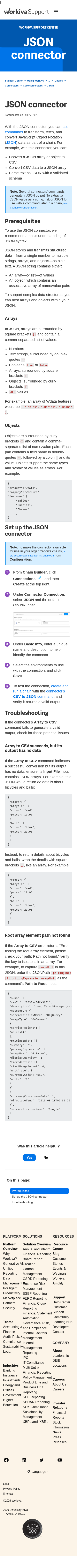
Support (59, 1297)
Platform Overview (10, 1246)
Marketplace (12, 1298)
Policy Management (37, 1377)
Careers (59, 1379)
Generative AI (13, 1263)
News (57, 1432)
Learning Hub (62, 1322)
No (46, 1157)
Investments (12, 1380)
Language (39, 1471)
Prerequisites (20, 1190)
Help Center (61, 1302)
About (57, 1350)
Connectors (12, 85)
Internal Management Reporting (32, 1347)
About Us (59, 1384)
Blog (56, 1253)
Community (61, 1317)
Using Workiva (35, 80)
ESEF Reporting (35, 1293)
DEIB (56, 1360)
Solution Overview (37, 1244)
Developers (61, 1327)
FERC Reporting (35, 1298)
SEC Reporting (34, 1397)
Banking (9, 1370)
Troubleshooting (22, 1202)
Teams (8, 1322)
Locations (60, 1365)
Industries (11, 1365)
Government (12, 1395)
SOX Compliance (35, 1407)
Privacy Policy (11, 1488)
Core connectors (33, 85)
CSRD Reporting (35, 1279)
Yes (29, 1157)
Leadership (61, 1355)
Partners (9, 1303)
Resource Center (60, 1246)
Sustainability (13, 1346)
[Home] (26, 11)
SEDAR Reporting (36, 1402)
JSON (50, 85)
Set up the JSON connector (29, 1196)
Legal (7, 1351)
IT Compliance (33, 1362)
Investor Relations (60, 1405)
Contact (58, 1332)
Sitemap (8, 1493)
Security (9, 1308)
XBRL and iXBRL (35, 1422)
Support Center (14, 80)
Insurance (10, 1375)
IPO (25, 1357)
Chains (59, 80)
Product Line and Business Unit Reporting (35, 1387)
